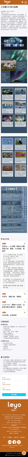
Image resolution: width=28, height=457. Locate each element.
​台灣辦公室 (14, 425)
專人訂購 (14, 394)
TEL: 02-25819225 (14, 429)
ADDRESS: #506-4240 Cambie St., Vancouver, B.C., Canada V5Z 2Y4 (14, 417)
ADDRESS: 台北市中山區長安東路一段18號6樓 (14, 427)
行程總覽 (9, 437)
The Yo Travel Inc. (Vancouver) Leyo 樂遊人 (14, 414)
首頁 (4, 437)
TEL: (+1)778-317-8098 (14, 420)
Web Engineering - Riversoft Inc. (15, 455)
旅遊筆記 (22, 437)
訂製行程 (16, 437)
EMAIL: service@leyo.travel (14, 422)
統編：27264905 (14, 433)
